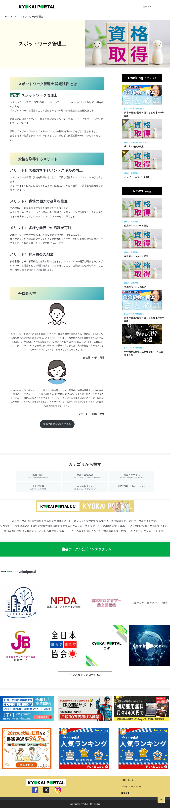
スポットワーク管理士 (31, 16)
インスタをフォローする (84, 674)
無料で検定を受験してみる (57, 424)
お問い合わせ (127, 780)
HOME (8, 16)
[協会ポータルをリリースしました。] (106, 645)
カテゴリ (147, 7)
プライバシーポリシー (131, 786)
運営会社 (125, 793)
